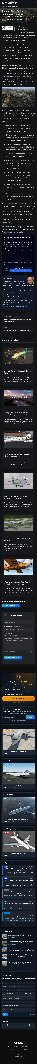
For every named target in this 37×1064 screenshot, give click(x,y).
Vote (5, 1014)
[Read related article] (18, 366)
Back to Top (18, 1056)
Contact (10, 1046)
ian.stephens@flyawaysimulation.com (15, 306)
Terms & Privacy (24, 1046)
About (16, 1046)
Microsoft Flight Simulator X (13, 6)
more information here (16, 232)
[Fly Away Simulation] (16, 2)
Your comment (17, 634)
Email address (12, 626)
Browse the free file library (20, 270)
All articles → (18, 969)
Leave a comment (10, 605)
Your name (7, 619)
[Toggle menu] (34, 2)
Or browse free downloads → (18, 702)
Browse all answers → (18, 924)
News (3, 6)
